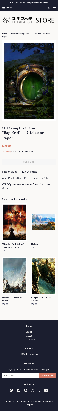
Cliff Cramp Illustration (31, 401)
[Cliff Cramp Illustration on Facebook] (18, 391)
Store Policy (29, 340)
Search (29, 332)
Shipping (6, 151)
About (29, 336)
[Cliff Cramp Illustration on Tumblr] (39, 391)
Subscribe (47, 375)
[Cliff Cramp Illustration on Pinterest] (25, 391)
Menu (9, 7)
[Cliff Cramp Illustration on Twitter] (11, 391)
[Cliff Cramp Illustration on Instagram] (32, 391)
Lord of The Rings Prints (20, 33)
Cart (53, 7)
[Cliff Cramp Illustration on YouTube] (46, 391)
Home (4, 33)
